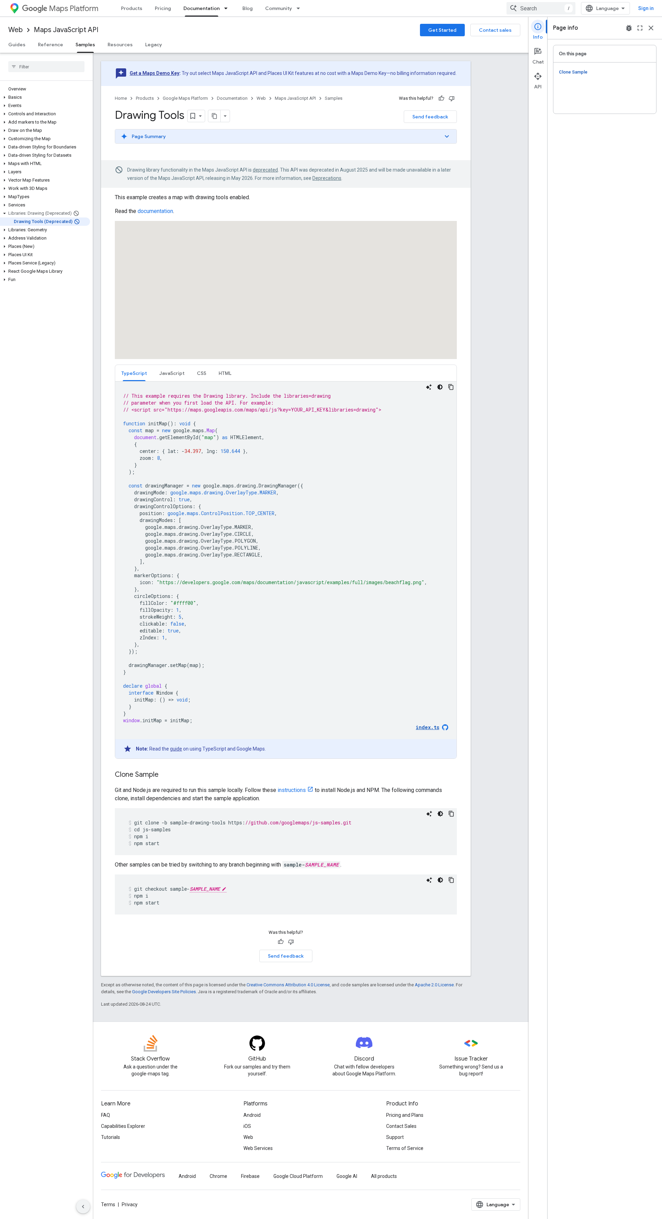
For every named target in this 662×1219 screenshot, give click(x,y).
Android (252, 1115)
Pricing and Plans (404, 1115)
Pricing (163, 8)
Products (131, 8)
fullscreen (640, 28)
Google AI (347, 1176)
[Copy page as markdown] (214, 116)
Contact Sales (401, 1126)
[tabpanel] (286, 569)
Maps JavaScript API (66, 30)
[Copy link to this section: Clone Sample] (165, 775)
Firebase (250, 1176)
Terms (108, 1204)
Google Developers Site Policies (164, 991)
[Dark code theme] (439, 387)
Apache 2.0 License (434, 984)
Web (15, 30)
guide (176, 749)
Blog (247, 8)
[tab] (134, 373)
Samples (85, 44)
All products (384, 1176)
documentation (155, 211)
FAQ (105, 1115)
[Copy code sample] (451, 387)
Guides (17, 44)
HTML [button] (225, 373)
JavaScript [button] (171, 373)
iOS (247, 1126)
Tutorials (110, 1137)
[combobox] (540, 8)
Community (278, 8)
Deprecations (326, 178)
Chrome (218, 1176)
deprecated (265, 170)
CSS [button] (201, 373)
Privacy (130, 1204)
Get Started (442, 30)
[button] (45, 97)
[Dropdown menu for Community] (300, 8)
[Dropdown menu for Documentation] (228, 8)
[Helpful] (441, 98)
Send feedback (430, 117)
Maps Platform (73, 8)
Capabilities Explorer (123, 1126)
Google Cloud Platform (298, 1176)
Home (121, 98)
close (651, 28)
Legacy (153, 44)
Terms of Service (404, 1148)
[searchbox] (46, 66)
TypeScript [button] (134, 373)
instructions (292, 790)
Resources (120, 44)
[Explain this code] (428, 387)
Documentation (201, 8)
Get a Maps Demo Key (154, 73)
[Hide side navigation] (83, 1206)
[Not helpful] (452, 98)
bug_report (629, 28)
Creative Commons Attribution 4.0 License (288, 984)
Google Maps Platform (185, 98)
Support (395, 1137)
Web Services (258, 1148)
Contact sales (495, 30)
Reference (50, 44)
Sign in (646, 8)
